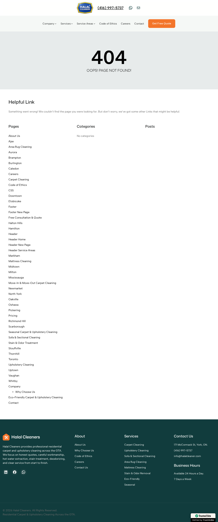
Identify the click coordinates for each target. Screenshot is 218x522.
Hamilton (14, 228)
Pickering (14, 310)
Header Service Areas (22, 250)
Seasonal (129, 484)
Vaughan (14, 375)
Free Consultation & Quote (25, 217)
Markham (14, 255)
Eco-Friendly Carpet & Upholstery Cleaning (36, 397)
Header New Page (19, 244)
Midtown (14, 266)
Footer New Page (19, 212)
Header (13, 234)
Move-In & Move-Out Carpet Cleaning (32, 283)
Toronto (13, 359)
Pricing (13, 315)
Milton (12, 272)
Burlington (15, 163)
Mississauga (16, 277)
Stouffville (15, 348)
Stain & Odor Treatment (23, 342)
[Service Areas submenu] (94, 23)
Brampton (15, 157)
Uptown (13, 370)
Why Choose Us (25, 391)
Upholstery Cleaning (21, 364)
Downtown (15, 195)
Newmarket (16, 288)
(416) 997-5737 (110, 8)
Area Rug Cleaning (20, 146)
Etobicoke (15, 201)
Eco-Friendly (132, 478)
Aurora (13, 152)
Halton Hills (15, 223)
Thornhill (14, 353)
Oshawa (13, 304)
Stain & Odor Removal (137, 473)
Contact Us (81, 467)
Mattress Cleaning (20, 261)
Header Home (17, 239)
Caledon (14, 168)
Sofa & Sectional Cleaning (24, 337)
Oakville (13, 299)
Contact (14, 402)
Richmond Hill (17, 321)
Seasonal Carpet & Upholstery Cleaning (33, 332)
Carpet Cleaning (19, 179)
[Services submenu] (72, 23)
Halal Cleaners (25, 437)
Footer (13, 206)
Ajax (11, 141)
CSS (11, 190)
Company (14, 386)
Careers (13, 174)
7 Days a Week (182, 479)
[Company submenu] (55, 23)
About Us (14, 136)
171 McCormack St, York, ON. (191, 444)
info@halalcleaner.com (187, 456)
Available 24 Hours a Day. (189, 473)
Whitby (13, 381)
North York (15, 293)
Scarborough (17, 326)
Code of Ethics (18, 185)
